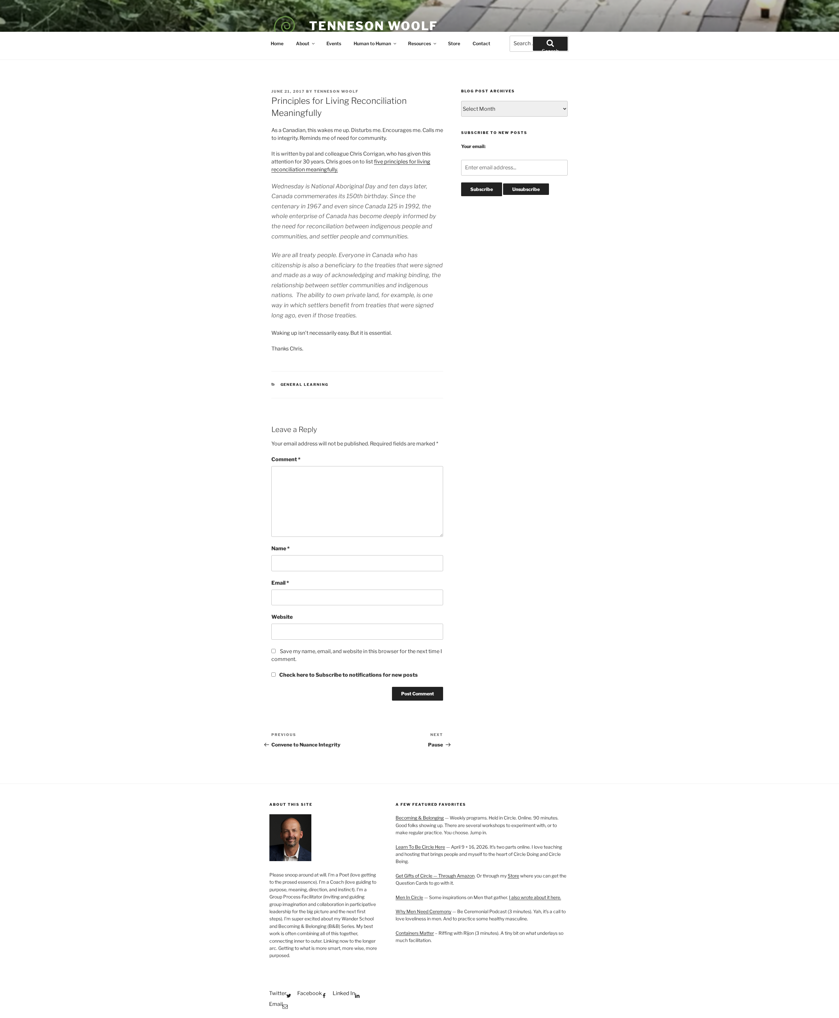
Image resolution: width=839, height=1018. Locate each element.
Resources (419, 43)
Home (277, 43)
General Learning (305, 384)
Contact (481, 43)
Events (333, 43)
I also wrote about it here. (535, 897)
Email (280, 583)
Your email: (473, 146)
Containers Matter (415, 933)
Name (280, 548)
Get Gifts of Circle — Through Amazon (435, 875)
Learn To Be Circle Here (420, 847)
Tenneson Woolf (373, 26)
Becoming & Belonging (420, 817)
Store (454, 43)
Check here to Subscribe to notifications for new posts (348, 675)
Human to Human (372, 43)
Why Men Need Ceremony (423, 911)
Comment (286, 459)
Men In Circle (409, 897)
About (302, 43)
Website (282, 617)
